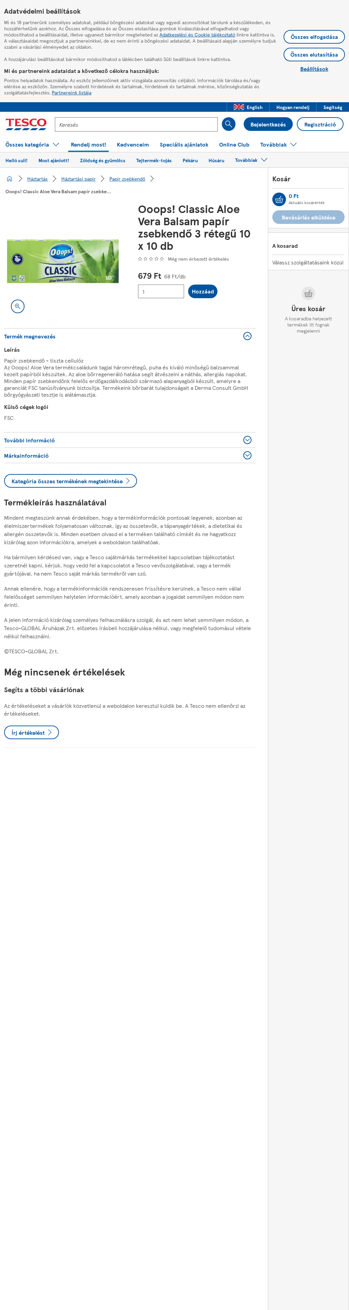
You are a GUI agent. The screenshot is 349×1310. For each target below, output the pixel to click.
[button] (248, 107)
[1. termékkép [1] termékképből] (63, 261)
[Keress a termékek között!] (229, 124)
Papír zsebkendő (127, 178)
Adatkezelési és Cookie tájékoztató (197, 34)
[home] (9, 178)
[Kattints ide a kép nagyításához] (18, 306)
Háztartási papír (78, 178)
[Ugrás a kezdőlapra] (26, 124)
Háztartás (37, 178)
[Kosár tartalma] (279, 199)
